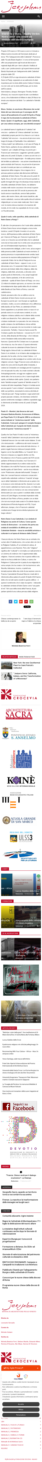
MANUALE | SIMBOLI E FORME (12, 1435)
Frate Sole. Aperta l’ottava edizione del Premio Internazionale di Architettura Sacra (18, 1065)
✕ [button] (38, 1368)
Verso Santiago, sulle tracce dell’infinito (16, 1059)
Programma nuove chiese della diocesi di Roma (20, 1286)
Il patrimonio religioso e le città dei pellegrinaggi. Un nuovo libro (20, 1046)
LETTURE (4, 1418)
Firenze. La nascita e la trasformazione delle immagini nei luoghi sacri (20, 1201)
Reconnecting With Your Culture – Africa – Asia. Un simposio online (20, 1053)
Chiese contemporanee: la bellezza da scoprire (10, 620)
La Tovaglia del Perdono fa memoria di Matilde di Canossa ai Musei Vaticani (19, 1085)
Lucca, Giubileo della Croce (14, 891)
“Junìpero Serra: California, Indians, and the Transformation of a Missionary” (27, 676)
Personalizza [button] (21, 1415)
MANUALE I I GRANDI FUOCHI (12, 1445)
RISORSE (4, 1448)
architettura (6, 1187)
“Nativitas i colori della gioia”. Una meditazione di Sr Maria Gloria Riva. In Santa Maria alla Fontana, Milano (20, 1034)
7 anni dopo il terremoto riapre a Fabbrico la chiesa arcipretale (31, 621)
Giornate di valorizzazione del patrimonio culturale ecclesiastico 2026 (21, 1255)
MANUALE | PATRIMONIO (11, 1428)
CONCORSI (6, 1211)
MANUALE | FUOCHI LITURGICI (12, 1425)
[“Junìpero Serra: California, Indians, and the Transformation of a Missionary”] (6, 676)
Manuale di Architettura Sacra (12, 1442)
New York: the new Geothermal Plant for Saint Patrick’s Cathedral (26, 665)
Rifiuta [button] (21, 1409)
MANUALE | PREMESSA (10, 1431)
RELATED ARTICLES (9, 657)
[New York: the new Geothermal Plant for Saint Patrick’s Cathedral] (6, 665)
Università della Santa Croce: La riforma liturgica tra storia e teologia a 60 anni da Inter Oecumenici (20, 1072)
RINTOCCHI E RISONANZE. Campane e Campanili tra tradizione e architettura (19, 1263)
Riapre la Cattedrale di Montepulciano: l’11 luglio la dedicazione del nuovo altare (21, 1222)
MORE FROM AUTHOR (27, 657)
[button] (39, 16)
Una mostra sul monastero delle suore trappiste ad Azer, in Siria (20, 1092)
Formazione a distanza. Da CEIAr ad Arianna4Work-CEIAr (18, 1248)
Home (3, 21)
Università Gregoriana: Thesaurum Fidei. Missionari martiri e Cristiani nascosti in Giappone (20, 1078)
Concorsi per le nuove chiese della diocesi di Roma (21, 1278)
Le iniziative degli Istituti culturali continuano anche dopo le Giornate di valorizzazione (19, 1231)
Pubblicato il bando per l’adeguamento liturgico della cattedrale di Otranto (19, 1271)
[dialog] (21, 1391)
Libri (2, 1421)
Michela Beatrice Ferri (11, 43)
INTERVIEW (5, 30)
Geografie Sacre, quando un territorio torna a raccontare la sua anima (19, 1193)
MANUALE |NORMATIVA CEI (11, 1438)
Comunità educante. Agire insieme (17, 1216)
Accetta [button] (21, 1404)
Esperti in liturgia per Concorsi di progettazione (17, 1240)
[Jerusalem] (21, 6)
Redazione (6, 894)
